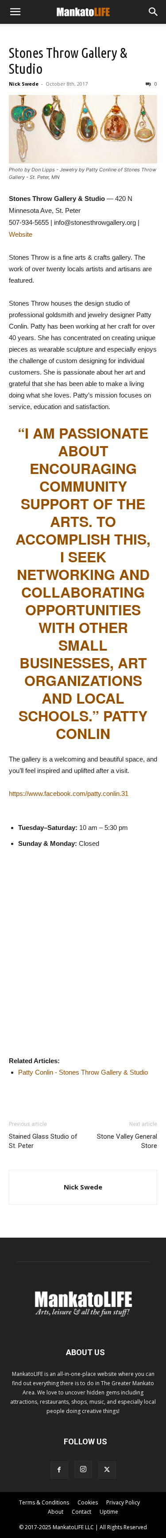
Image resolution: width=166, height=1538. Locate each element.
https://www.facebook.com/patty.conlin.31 (68, 793)
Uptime (109, 1511)
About (55, 1511)
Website (20, 234)
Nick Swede (24, 83)
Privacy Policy (123, 1502)
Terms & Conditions (44, 1502)
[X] (107, 1470)
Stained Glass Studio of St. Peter (43, 1141)
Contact (81, 1511)
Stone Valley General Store (127, 1141)
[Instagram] (83, 1469)
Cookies (87, 1502)
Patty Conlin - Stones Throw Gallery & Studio (83, 1072)
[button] (15, 12)
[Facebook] (59, 1470)
